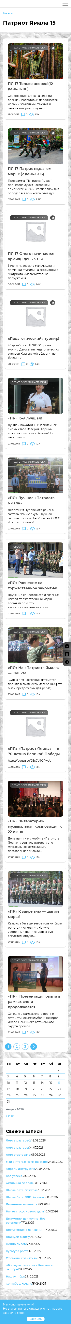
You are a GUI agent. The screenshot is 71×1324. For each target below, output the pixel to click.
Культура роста (17, 1251)
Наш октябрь (15, 1276)
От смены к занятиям (21, 1258)
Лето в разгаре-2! (19, 1140)
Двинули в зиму (18, 1237)
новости (17, 547)
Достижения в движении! (25, 1230)
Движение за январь (21, 1204)
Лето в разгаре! (17, 1147)
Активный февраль (20, 1183)
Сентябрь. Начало (19, 1283)
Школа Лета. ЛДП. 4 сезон (25, 1197)
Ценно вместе (16, 1244)
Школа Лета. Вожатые (22, 1190)
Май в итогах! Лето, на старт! (27, 1162)
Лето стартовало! (18, 1154)
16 (59, 1083)
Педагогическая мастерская (29, 48)
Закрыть (36, 1319)
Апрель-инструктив (20, 1169)
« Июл (10, 1116)
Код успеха (14, 1176)
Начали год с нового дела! (25, 1211)
